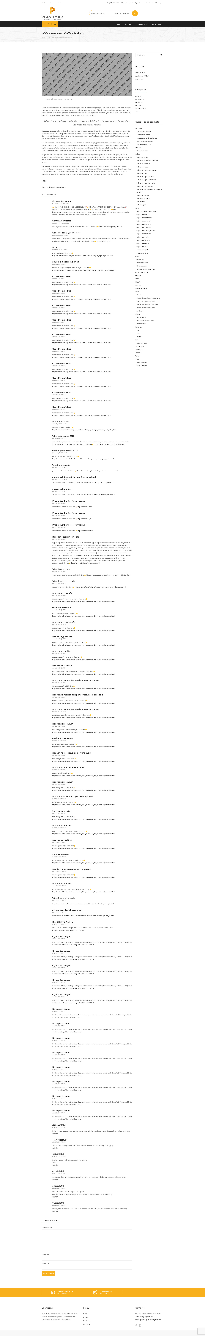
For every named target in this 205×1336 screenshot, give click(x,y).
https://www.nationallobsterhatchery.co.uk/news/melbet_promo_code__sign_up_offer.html (83, 459)
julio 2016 (138, 79)
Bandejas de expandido (144, 141)
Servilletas (139, 311)
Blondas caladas (142, 151)
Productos (51, 24)
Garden (137, 102)
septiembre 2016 (141, 76)
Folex (138, 333)
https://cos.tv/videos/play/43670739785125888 (68, 930)
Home (43, 38)
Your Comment (47, 1227)
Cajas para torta (142, 247)
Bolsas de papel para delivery (146, 180)
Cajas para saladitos (143, 240)
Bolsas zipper (141, 205)
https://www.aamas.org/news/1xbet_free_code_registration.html (108, 575)
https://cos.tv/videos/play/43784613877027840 (78, 945)
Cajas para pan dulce (143, 234)
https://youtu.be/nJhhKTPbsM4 (104, 483)
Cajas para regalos (142, 237)
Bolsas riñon (140, 202)
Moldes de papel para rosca (146, 308)
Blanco (138, 295)
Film (137, 330)
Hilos (137, 279)
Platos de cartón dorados (145, 321)
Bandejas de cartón (143, 135)
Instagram (160, 3)
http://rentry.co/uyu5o (85, 519)
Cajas (137, 208)
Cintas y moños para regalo (145, 269)
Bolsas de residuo (142, 195)
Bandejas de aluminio (143, 132)
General (138, 105)
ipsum (58, 187)
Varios (137, 356)
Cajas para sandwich (143, 243)
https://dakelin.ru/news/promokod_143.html (109, 444)
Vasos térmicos (141, 366)
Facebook (149, 3)
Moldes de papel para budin (145, 301)
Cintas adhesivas (142, 263)
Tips (48, 38)
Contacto (156, 24)
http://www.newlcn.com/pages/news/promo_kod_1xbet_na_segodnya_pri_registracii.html (82, 256)
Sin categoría (139, 108)
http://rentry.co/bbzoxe (85, 531)
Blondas (138, 148)
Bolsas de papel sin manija (145, 183)
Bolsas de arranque (143, 164)
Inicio (118, 24)
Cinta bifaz (140, 259)
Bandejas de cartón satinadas (146, 138)
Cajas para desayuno (143, 224)
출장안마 (55, 1134)
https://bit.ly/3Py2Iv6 (104, 241)
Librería (138, 282)
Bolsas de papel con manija (145, 177)
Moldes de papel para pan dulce (147, 304)
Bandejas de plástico (143, 144)
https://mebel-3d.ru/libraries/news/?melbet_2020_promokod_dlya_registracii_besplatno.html (83, 601)
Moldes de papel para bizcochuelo (148, 298)
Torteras (138, 353)
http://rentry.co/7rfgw (85, 507)
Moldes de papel (141, 288)
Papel (137, 292)
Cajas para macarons (143, 227)
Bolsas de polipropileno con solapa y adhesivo (149, 190)
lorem (64, 187)
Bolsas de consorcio (143, 167)
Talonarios (139, 349)
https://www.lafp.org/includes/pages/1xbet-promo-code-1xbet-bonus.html (102, 471)
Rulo (52, 99)
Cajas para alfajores (143, 214)
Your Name (46, 1254)
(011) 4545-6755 (148, 1317)
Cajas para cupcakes (143, 221)
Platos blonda (141, 317)
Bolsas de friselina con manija (146, 170)
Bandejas (138, 128)
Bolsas (137, 154)
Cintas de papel (141, 266)
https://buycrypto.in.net (60, 212)
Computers (139, 99)
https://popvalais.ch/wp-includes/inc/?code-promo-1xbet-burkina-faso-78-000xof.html (81, 285)
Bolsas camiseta (142, 157)
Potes (137, 340)
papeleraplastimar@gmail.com (133, 3)
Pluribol (139, 337)
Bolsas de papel (141, 173)
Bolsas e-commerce (143, 198)
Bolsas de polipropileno (144, 186)
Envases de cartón (142, 253)
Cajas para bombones (144, 218)
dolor (50, 187)
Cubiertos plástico (141, 272)
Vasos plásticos (141, 362)
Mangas (138, 285)
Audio (137, 96)
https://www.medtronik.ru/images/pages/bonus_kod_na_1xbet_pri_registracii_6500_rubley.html (84, 270)
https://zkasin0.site (75, 1015)
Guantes (138, 276)
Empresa (128, 24)
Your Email (45, 1263)
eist (54, 187)
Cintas (137, 256)
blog (43, 187)
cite (46, 187)
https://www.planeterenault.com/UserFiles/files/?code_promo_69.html (90, 904)
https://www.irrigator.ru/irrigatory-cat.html (85, 563)
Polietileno (139, 327)
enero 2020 (139, 73)
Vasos (137, 359)
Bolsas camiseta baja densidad (147, 160)
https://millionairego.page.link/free (110, 227)
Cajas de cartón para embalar (146, 211)
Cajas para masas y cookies (146, 231)
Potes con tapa (141, 343)
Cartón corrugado (142, 250)
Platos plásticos (141, 324)
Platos (137, 314)
